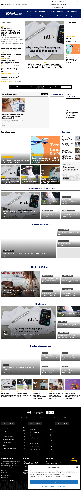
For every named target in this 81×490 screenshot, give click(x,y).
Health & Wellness (40, 267)
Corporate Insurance (7, 81)
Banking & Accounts (40, 346)
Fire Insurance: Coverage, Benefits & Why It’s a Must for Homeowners (11, 77)
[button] (77, 467)
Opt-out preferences (48, 486)
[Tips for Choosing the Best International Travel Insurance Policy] (13, 105)
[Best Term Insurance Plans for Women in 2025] (73, 30)
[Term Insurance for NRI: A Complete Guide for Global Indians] (73, 49)
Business (66, 132)
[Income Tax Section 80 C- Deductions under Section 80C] (50, 354)
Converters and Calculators (40, 188)
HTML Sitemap (73, 459)
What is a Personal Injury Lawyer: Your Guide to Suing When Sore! (72, 114)
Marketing (40, 304)
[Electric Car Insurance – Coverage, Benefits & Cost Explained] (50, 174)
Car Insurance (5, 66)
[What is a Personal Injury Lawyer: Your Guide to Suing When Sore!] (73, 104)
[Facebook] (77, 2)
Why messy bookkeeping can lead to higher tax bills (10, 31)
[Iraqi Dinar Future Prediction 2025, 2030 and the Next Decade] (28, 241)
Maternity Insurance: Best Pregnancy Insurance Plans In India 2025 (11, 69)
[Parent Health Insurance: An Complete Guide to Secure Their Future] (50, 277)
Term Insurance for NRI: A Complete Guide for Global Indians (72, 60)
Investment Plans (40, 224)
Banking (6, 365)
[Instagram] (77, 4)
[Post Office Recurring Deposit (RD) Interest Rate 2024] (70, 354)
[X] (77, 7)
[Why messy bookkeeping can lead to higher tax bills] (44, 40)
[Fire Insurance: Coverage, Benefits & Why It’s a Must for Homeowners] (70, 212)
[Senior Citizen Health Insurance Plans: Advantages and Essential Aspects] (70, 277)
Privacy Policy (61, 486)
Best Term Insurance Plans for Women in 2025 (72, 40)
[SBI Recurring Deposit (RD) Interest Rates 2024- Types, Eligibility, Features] (70, 368)
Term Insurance (70, 36)
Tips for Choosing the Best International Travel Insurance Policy (13, 116)
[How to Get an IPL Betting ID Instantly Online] (30, 174)
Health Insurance (6, 73)
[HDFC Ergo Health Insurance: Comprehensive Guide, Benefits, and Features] (70, 290)
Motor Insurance (70, 95)
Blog (2, 26)
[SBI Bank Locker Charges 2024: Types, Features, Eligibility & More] (50, 368)
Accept (54, 482)
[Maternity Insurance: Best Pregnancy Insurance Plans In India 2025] (77, 157)
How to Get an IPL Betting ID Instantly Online (11, 55)
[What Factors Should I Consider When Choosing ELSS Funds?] (20, 361)
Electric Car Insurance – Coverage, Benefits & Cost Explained (10, 62)
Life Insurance (56, 94)
